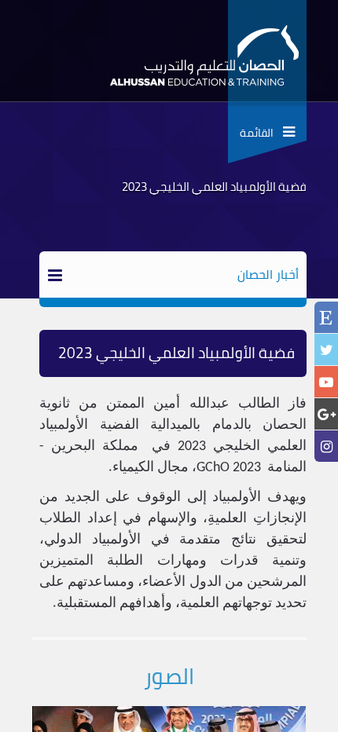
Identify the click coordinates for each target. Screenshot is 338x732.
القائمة (261, 133)
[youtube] (326, 382)
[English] (326, 319)
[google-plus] (326, 414)
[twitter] (326, 350)
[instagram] (326, 446)
